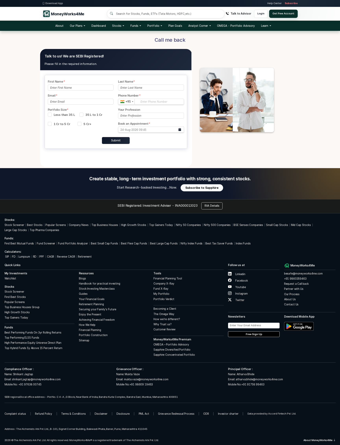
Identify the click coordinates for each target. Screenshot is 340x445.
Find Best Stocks (15, 297)
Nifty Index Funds (191, 243)
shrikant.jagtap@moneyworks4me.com (36, 379)
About (59, 25)
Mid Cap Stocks (301, 225)
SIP (7, 256)
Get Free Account (283, 13)
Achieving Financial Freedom (97, 319)
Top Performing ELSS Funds (22, 337)
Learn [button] (264, 25)
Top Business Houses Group (22, 307)
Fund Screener (46, 243)
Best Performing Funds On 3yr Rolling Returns (33, 332)
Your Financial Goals (91, 299)
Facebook (241, 280)
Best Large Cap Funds (164, 243)
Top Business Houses (104, 225)
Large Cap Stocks (16, 230)
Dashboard (98, 25)
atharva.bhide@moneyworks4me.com (259, 379)
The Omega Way (163, 314)
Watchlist (10, 278)
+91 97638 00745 (30, 384)
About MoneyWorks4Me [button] (318, 440)
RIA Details (211, 205)
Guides (83, 293)
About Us (290, 299)
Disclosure (123, 413)
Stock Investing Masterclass (97, 288)
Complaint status (15, 413)
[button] (236, 26)
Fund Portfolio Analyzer (73, 243)
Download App (54, 3)
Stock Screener (14, 225)
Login (260, 13)
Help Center (274, 3)
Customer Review (164, 329)
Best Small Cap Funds (104, 243)
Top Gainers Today (161, 225)
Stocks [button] (116, 25)
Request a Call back (296, 283)
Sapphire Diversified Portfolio (171, 349)
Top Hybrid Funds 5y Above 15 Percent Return (34, 348)
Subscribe (291, 3)
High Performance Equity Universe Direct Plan (33, 342)
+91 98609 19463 (141, 384)
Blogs (82, 278)
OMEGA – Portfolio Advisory (171, 344)
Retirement (85, 256)
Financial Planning (90, 330)
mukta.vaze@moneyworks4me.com (146, 379)
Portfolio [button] (153, 25)
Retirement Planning (91, 304)
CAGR (50, 256)
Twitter (239, 300)
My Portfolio (161, 293)
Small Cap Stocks (277, 225)
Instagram (241, 293)
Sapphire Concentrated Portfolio (174, 354)
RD (35, 256)
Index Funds (243, 243)
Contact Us (291, 304)
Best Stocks (34, 225)
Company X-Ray (163, 283)
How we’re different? (166, 319)
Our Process (291, 294)
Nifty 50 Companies (188, 225)
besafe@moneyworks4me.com (303, 273)
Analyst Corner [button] (198, 25)
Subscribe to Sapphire (202, 188)
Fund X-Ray (160, 288)
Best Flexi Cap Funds (134, 243)
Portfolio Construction (93, 335)
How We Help (87, 324)
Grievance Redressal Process (176, 413)
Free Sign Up (254, 334)
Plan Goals (175, 25)
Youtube (240, 287)
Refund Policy (43, 413)
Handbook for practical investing (99, 283)
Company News (79, 225)
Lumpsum (24, 256)
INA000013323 (186, 205)
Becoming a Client (164, 308)
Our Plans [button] (76, 25)
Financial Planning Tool (167, 278)
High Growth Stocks (133, 225)
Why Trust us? (162, 324)
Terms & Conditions (73, 413)
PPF (41, 256)
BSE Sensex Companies (248, 225)
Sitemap (84, 340)
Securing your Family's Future (97, 309)
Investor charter (228, 413)
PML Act (144, 413)
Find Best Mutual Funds (19, 243)
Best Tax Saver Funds (219, 243)
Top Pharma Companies (44, 230)
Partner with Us (293, 288)
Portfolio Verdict (163, 299)
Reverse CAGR (66, 256)
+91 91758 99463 (252, 384)
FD (14, 256)
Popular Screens (55, 225)
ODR (206, 413)
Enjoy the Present (90, 314)
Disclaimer (101, 413)
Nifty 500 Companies (217, 225)
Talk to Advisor (241, 13)
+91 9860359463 (295, 278)
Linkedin (240, 274)
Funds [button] (134, 25)
